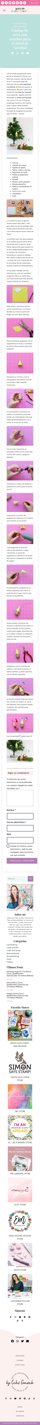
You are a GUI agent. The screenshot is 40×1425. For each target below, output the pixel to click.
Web (9, 834)
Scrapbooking (13, 956)
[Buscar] (30, 879)
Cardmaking (12, 945)
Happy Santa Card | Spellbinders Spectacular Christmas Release (18, 996)
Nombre (11, 810)
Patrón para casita (19, 191)
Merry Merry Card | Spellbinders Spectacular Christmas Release (18, 985)
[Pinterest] (17, 2)
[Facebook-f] (2, 2)
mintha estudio (32, 1423)
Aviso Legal (20, 1365)
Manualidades (20, 26)
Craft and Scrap (20, 24)
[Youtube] (10, 2)
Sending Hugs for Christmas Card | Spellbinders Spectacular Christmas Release (20, 974)
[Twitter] (13, 2)
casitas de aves (16, 100)
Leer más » (10, 979)
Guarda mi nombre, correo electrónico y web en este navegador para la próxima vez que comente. (21, 850)
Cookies (20, 1360)
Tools (9, 959)
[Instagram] (6, 2)
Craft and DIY (12, 948)
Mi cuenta (20, 1411)
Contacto (20, 1416)
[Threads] (24, 2)
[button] (4, 10)
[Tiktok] (21, 2)
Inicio (20, 1407)
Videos (10, 962)
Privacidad (20, 1356)
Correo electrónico (16, 822)
